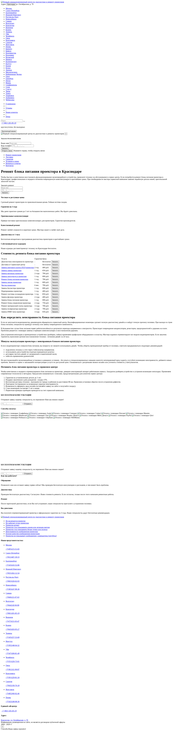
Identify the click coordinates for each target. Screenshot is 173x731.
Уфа (7, 34)
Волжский (10, 57)
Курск (8, 68)
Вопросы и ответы (13, 163)
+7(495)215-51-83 (12, 549)
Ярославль (10, 45)
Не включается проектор (15, 521)
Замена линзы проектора (11, 282)
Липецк (9, 70)
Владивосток (11, 53)
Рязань (8, 83)
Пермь (8, 47)
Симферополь (11, 85)
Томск (8, 93)
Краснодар (11, 4)
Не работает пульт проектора (17, 523)
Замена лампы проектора (11, 270)
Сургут (8, 89)
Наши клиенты (12, 112)
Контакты (10, 166)
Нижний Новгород (13, 15)
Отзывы (9, 108)
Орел (8, 76)
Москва (9, 8)
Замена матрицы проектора (12, 273)
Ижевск (9, 59)
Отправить (28, 404)
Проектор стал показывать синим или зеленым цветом (28, 527)
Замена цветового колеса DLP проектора (17, 268)
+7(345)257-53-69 (12, 637)
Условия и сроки (12, 161)
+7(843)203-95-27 (12, 629)
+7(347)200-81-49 (12, 653)
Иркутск (9, 641)
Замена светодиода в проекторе (14, 276)
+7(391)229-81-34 (12, 677)
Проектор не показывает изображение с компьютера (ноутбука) (31, 536)
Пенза (8, 81)
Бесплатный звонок (9, 131)
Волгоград (10, 23)
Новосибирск (11, 19)
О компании (11, 104)
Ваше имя (5, 143)
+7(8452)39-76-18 (12, 685)
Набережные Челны (14, 74)
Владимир (10, 55)
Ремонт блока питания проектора (14, 279)
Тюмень (9, 32)
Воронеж (9, 28)
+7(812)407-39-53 (12, 557)
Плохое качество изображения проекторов (23, 534)
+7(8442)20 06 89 (12, 605)
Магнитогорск (11, 72)
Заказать (5, 148)
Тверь (8, 91)
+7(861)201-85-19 (12, 613)
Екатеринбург (11, 13)
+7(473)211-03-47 (12, 621)
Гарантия (9, 159)
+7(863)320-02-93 (12, 581)
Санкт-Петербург (13, 11)
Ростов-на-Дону (12, 17)
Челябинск (10, 36)
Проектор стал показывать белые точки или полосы (26, 529)
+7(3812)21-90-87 (12, 669)
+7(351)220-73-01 (12, 661)
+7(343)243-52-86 (12, 565)
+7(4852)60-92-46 (12, 694)
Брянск (8, 51)
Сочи (8, 87)
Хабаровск (10, 98)
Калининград (11, 62)
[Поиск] (24, 121)
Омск (8, 38)
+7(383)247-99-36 (12, 589)
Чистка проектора (8, 285)
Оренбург (9, 79)
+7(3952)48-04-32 (12, 645)
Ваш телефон (6, 146)
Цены (8, 117)
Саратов (9, 42)
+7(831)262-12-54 (12, 573)
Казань (8, 30)
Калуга (8, 64)
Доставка (9, 157)
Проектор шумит (12, 525)
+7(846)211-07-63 (12, 597)
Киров (8, 66)
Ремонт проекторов (13, 155)
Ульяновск (10, 96)
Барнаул (9, 49)
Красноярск (10, 40)
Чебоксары (10, 100)
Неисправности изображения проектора (22, 532)
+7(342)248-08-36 (12, 702)
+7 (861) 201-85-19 (8, 123)
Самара (9, 21)
